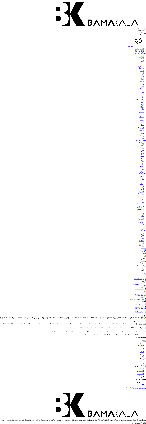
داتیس (143, 363)
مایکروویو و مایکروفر (141, 170)
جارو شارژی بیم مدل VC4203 (140, 374)
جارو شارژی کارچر (141, 88)
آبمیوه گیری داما (142, 106)
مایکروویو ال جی (142, 171)
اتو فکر (143, 94)
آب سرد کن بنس (142, 103)
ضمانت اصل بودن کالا (141, 244)
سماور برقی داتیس (141, 129)
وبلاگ (143, 243)
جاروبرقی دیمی (142, 80)
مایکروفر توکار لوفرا (141, 221)
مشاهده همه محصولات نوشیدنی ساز (141, 100)
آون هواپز (143, 141)
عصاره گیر (142, 137)
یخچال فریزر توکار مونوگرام (140, 225)
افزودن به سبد (143, 281)
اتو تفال (143, 92)
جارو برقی (143, 73)
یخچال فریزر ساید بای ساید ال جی (140, 208)
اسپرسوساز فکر (142, 116)
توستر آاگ (143, 150)
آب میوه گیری (142, 104)
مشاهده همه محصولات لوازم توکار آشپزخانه (140, 210)
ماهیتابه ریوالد (142, 236)
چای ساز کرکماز (142, 126)
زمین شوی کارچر (142, 96)
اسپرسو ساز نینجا (142, 120)
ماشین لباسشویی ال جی (141, 64)
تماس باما (143, 246)
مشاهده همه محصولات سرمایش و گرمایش (140, 53)
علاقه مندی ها (142, 355)
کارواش (143, 97)
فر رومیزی (142, 145)
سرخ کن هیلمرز (142, 162)
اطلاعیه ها (143, 356)
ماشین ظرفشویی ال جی (141, 67)
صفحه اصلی (142, 242)
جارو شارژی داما (142, 86)
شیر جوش (143, 237)
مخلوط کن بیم (142, 196)
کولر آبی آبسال (142, 60)
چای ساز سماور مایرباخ (141, 127)
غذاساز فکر (142, 189)
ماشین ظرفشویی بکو (141, 68)
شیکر (143, 201)
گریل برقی (142, 168)
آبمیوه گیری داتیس (142, 107)
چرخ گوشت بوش (142, 184)
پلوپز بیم (143, 148)
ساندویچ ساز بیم (142, 164)
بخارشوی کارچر (142, 71)
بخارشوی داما (142, 72)
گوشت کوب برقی (142, 190)
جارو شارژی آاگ (142, 84)
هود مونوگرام (142, 224)
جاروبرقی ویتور (142, 81)
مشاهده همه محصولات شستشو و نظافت (140, 62)
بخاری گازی (142, 58)
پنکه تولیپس (142, 56)
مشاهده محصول (144, 301)
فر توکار (143, 214)
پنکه (143, 54)
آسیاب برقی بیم (142, 176)
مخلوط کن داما (142, 197)
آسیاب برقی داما (142, 177)
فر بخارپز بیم (142, 167)
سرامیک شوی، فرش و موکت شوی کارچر (139, 99)
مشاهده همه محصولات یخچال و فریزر (141, 203)
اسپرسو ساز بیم (142, 114)
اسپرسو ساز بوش (142, 113)
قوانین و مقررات (142, 351)
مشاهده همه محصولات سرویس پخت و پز (140, 230)
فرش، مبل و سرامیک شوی (140, 98)
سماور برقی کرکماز (141, 130)
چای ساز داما (142, 124)
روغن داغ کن (142, 239)
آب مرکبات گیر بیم (141, 109)
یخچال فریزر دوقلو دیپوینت (140, 205)
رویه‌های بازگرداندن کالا (141, 345)
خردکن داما (142, 180)
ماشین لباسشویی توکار (141, 212)
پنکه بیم (143, 55)
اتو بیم (143, 91)
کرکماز (143, 359)
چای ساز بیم (142, 122)
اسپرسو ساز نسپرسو (141, 118)
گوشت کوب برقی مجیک (141, 193)
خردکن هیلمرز (142, 182)
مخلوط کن (142, 194)
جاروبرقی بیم (142, 76)
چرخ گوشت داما (142, 185)
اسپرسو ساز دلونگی (141, 112)
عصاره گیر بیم (142, 138)
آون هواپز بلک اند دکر (141, 142)
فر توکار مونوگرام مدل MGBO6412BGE (140, 312)
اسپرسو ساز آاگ (142, 111)
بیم (143, 360)
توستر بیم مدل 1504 (141, 375)
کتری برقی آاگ (142, 135)
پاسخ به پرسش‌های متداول (141, 344)
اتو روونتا (143, 93)
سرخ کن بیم (142, 155)
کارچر (143, 362)
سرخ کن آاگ (142, 154)
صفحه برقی (142, 213)
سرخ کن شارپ (142, 158)
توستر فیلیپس (142, 153)
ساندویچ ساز (142, 163)
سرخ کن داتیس (142, 157)
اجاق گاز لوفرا (142, 144)
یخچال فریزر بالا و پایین (141, 206)
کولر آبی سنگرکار (142, 61)
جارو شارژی (142, 83)
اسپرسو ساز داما (142, 115)
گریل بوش (143, 169)
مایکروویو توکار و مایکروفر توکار (140, 220)
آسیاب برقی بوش (142, 175)
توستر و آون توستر (142, 149)
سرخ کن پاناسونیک (142, 156)
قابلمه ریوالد (142, 234)
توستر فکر (143, 152)
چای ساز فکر (142, 125)
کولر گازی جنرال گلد (141, 57)
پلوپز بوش (143, 147)
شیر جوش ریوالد (142, 238)
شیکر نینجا (143, 202)
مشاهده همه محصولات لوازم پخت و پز (141, 140)
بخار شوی (143, 70)
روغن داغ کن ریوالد (141, 240)
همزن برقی (142, 199)
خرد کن (143, 178)
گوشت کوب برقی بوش (141, 191)
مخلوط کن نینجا (142, 198)
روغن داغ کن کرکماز (141, 241)
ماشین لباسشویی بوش (141, 66)
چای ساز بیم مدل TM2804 (141, 368)
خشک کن (143, 69)
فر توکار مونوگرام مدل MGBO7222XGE (140, 308)
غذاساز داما (142, 188)
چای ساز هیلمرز (142, 128)
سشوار (143, 228)
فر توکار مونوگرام (142, 215)
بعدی (144, 315)
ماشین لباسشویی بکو (141, 65)
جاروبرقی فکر (142, 77)
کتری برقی (142, 134)
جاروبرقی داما (142, 79)
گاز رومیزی (142, 217)
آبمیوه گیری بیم (142, 105)
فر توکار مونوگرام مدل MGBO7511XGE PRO (140, 279)
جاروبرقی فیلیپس (142, 78)
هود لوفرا (143, 223)
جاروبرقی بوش (142, 75)
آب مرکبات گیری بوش (141, 108)
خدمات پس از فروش (141, 245)
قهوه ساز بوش (142, 132)
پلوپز (143, 146)
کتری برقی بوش (142, 136)
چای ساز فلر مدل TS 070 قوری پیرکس (139, 371)
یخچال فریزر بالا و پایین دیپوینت (140, 207)
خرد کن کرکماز (142, 181)
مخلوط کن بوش (142, 195)
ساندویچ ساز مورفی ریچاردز (140, 165)
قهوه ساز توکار (142, 216)
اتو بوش (143, 90)
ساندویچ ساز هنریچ (142, 166)
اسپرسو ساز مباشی (141, 117)
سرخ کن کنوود (142, 160)
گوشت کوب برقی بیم (141, 192)
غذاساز (143, 186)
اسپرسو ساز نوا (142, 119)
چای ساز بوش (142, 121)
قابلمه (143, 233)
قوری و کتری (142, 232)
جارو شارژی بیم (142, 85)
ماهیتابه (143, 235)
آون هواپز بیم (142, 143)
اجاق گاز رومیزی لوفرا (141, 218)
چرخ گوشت (142, 183)
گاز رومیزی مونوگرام (141, 219)
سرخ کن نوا (142, 161)
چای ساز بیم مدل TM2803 (141, 372)
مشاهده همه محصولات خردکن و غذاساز (141, 173)
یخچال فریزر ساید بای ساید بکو (140, 209)
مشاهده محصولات (137, 377)
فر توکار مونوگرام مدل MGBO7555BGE (140, 295)
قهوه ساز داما (142, 133)
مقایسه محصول (142, 352)
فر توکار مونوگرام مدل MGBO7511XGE (140, 304)
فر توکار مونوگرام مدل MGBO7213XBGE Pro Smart (139, 284)
